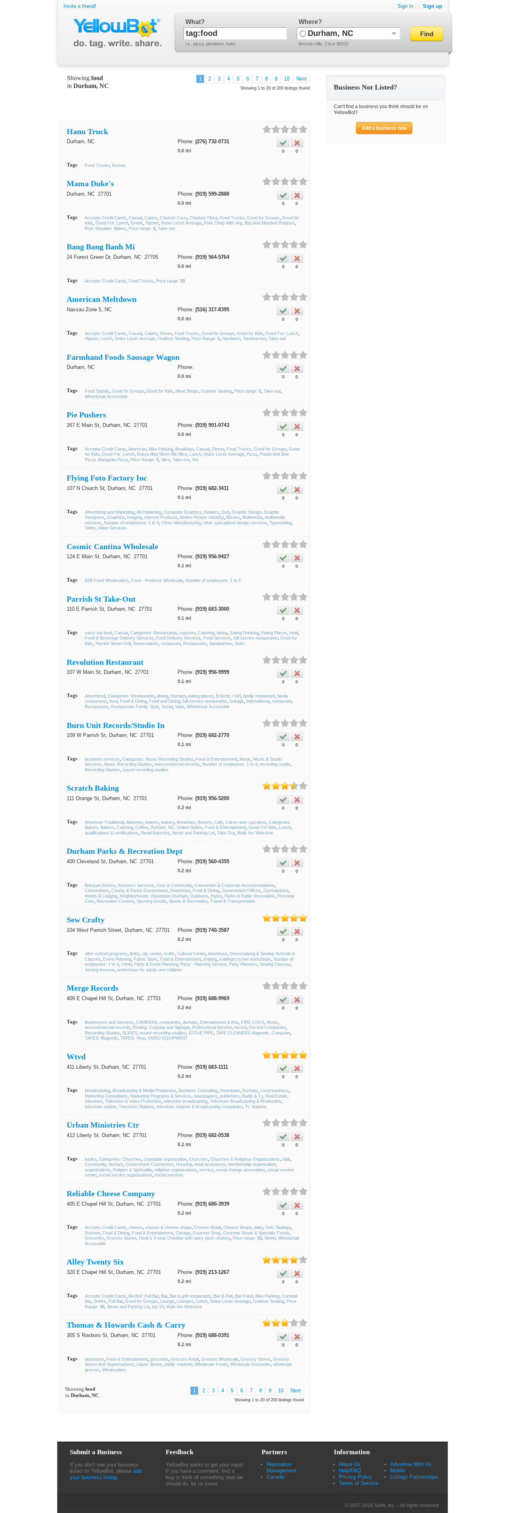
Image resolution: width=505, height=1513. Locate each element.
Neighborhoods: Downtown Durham (154, 896)
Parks (216, 896)
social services (169, 1175)
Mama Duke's (90, 183)
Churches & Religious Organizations (245, 1159)
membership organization (252, 1164)
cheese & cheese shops (168, 1227)
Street (270, 1238)
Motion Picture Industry (202, 517)
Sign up (432, 6)
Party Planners (243, 964)
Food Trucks (97, 165)
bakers (152, 822)
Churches (198, 1159)
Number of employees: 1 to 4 (131, 522)
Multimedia (252, 517)
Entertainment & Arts (219, 1022)
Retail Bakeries (155, 832)
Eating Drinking (244, 632)
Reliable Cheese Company (111, 1193)
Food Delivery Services (178, 638)
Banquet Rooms (100, 885)
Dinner (166, 333)
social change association (240, 1169)
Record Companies (267, 1027)
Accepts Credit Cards (105, 217)
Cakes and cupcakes (245, 822)
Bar (164, 1296)
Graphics (116, 517)
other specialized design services (235, 522)
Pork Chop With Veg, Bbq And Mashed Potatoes (249, 223)
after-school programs (106, 953)
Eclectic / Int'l (228, 696)
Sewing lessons (100, 969)
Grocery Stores (122, 1238)
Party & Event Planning (156, 964)
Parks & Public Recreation (249, 896)
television (94, 1101)
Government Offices (241, 890)
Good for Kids (250, 333)
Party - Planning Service (203, 964)
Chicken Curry (173, 217)
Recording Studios (102, 769)
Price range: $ (142, 228)
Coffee (141, 827)
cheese (136, 1227)
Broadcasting (97, 1090)
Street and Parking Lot (193, 832)
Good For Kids (263, 827)
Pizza (252, 454)
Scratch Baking (93, 788)
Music (245, 759)
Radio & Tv (252, 1096)
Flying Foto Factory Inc (107, 477)
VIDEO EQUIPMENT (168, 1038)
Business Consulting (197, 1090)
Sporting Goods (151, 901)
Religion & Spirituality (132, 1169)
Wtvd (76, 1056)
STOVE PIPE (200, 1032)
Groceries (94, 1238)
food (294, 632)
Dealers (211, 512)
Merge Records (92, 988)
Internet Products (161, 517)
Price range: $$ (170, 281)
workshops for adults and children (149, 969)
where (308, 22)
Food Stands (97, 391)
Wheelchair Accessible (106, 396)
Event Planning (117, 959)
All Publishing (149, 512)
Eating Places (274, 632)
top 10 (158, 1306)
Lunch (106, 338)
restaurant (171, 643)
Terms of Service (358, 1483)
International (257, 701)
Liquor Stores (149, 1364)
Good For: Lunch (111, 223)
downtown (217, 953)
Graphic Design (247, 512)
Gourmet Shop (207, 1233)
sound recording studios (145, 769)
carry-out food (98, 632)
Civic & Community (174, 885)
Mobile (397, 1471)
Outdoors (199, 896)
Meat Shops (187, 391)
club (286, 1159)
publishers (229, 1096)
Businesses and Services (109, 1022)
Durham (178, 696)
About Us (349, 1464)
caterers (188, 632)
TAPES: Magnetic (101, 1038)
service (206, 1169)
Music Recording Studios (128, 764)
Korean (119, 165)
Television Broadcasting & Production (245, 1101)
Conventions (97, 890)
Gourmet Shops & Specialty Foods (256, 1233)
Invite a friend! (80, 6)
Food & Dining (133, 701)
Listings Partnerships (414, 1477)
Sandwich (231, 338)
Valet (179, 706)
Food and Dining (164, 701)
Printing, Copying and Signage (161, 1027)
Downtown (180, 890)
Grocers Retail (185, 1359)
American (137, 449)
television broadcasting (186, 1101)
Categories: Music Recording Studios (157, 759)
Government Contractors (149, 1164)
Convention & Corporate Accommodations (235, 885)
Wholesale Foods (211, 1364)
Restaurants (195, 643)
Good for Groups (263, 217)
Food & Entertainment (216, 759)
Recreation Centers (115, 901)
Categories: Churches (120, 1159)
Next (301, 79)
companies (169, 1022)
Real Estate (276, 1096)
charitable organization (165, 1159)
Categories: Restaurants (153, 632)
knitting (210, 959)
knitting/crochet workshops (245, 959)
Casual (135, 217)
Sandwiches (254, 338)
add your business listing (105, 1474)
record (240, 1027)
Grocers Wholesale (219, 1359)
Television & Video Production (133, 1101)
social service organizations (125, 1175)
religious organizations (175, 1169)
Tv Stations (256, 1106)
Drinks (100, 1301)
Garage (236, 701)
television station (100, 1106)
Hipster (152, 223)
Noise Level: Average (181, 223)
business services (102, 759)
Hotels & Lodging (101, 896)
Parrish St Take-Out (101, 599)
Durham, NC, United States (176, 827)
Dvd (225, 512)
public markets (179, 1364)
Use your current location (303, 33)
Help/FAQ (350, 1471)
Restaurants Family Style (135, 706)
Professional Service (212, 1027)
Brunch (204, 822)
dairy (258, 1227)
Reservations (146, 643)
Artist (134, 953)
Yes (195, 459)
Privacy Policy (355, 1477)
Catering (206, 632)
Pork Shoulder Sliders (105, 228)
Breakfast (184, 449)
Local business (274, 1090)
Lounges (185, 1301)
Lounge (167, 1301)
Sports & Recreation (188, 901)
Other (126, 964)
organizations (97, 1169)
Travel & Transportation (232, 901)
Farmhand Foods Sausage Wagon (123, 357)
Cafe (218, 822)
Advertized (95, 696)
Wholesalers (114, 1369)
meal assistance (209, 1164)
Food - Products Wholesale (157, 580)
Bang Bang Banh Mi (101, 246)
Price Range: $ (205, 338)
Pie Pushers (86, 414)
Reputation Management (281, 1467)
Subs (240, 643)
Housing (184, 1164)
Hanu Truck (87, 131)
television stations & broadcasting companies (200, 1106)
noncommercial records (177, 764)
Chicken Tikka (203, 217)
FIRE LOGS (252, 1022)
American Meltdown (102, 299)
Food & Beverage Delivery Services (119, 638)
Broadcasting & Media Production (144, 1090)
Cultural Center (191, 953)
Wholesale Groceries (250, 1364)
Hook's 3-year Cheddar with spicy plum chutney (184, 1238)
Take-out (166, 228)
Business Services (136, 885)
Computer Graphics (183, 512)
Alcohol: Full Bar (143, 1296)
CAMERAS (146, 1022)
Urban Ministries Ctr (103, 1124)
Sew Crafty (86, 919)
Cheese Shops (237, 1227)
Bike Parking (161, 449)
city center (151, 953)
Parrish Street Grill (113, 643)
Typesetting (280, 522)
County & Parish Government (139, 890)
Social (167, 706)
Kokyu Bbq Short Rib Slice (162, 454)
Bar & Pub (223, 1296)
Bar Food (244, 1296)
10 (287, 79)
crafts (169, 953)
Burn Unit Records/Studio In (116, 725)
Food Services (217, 638)
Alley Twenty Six (95, 1261)
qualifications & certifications (111, 832)
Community (95, 1164)
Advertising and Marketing (110, 512)
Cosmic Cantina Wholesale (112, 546)
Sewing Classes (275, 964)
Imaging (134, 517)
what (193, 22)
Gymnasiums (276, 890)
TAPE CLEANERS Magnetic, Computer (253, 1032)
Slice (165, 459)
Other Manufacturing (181, 522)
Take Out (226, 832)
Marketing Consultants (106, 1096)
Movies (233, 517)
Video (90, 528)
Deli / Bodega (278, 1227)
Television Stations (136, 1106)
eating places (200, 696)
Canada (275, 1477)
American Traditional (104, 822)
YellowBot (115, 33)
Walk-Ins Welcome (255, 832)
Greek (137, 223)
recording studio (275, 764)
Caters (150, 217)
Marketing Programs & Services (160, 1096)
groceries (159, 1359)
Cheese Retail (207, 1227)
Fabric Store (145, 959)
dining (222, 632)
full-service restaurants (256, 638)
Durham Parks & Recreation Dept (125, 851)
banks (91, 1159)
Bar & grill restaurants (190, 1296)
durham (190, 1022)
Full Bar (115, 1301)
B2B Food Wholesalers (107, 580)
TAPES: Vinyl (132, 1038)
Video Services (112, 528)
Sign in (405, 6)
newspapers (205, 1096)
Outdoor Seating (173, 338)
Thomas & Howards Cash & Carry (126, 1324)
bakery (167, 822)
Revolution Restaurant (105, 662)
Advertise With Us (411, 1464)
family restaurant (259, 696)
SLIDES (129, 1032)
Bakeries (134, 822)
